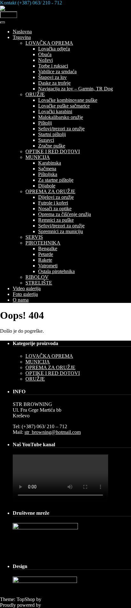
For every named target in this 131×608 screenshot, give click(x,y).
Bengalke (47, 248)
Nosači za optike (55, 208)
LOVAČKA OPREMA (49, 43)
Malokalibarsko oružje (60, 117)
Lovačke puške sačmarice (64, 105)
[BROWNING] (17, 8)
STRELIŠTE (38, 282)
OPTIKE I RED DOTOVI (52, 151)
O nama (21, 300)
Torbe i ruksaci (53, 66)
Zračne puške (51, 145)
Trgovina (22, 37)
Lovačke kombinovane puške (67, 100)
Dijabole (46, 185)
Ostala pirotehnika (56, 271)
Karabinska (49, 163)
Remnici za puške (56, 220)
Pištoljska (47, 174)
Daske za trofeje (54, 83)
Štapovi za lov (52, 77)
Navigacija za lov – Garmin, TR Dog (75, 88)
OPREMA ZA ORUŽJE (50, 191)
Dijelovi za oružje (56, 197)
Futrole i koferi (53, 203)
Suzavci (46, 140)
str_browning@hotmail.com (52, 432)
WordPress (53, 605)
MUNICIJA (37, 157)
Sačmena (47, 168)
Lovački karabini (55, 111)
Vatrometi (48, 265)
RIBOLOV (37, 277)
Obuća (45, 54)
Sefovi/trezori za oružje (61, 128)
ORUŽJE (35, 94)
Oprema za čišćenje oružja (64, 214)
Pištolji (45, 123)
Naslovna (22, 31)
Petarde (45, 254)
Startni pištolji (52, 134)
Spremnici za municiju (60, 231)
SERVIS (34, 237)
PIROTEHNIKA (42, 242)
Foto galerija (25, 294)
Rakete (45, 260)
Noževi (45, 60)
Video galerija (27, 288)
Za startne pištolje (55, 180)
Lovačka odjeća (54, 48)
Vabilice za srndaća (57, 71)
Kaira (48, 599)
